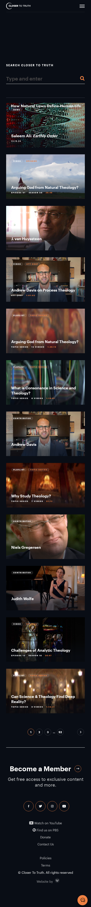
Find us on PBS (47, 830)
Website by (54, 880)
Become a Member (40, 769)
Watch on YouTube (47, 823)
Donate (45, 837)
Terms (45, 865)
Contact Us (45, 844)
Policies (45, 858)
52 (60, 732)
